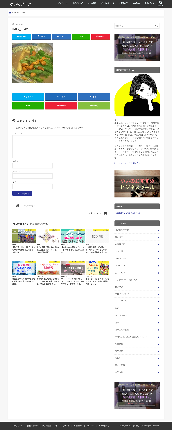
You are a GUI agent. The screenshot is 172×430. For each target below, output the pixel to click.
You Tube (136, 3)
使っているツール (107, 3)
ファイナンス (121, 265)
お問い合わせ (150, 3)
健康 (117, 322)
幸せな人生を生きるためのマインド (131, 337)
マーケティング (122, 301)
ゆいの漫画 (92, 3)
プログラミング (122, 294)
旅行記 (118, 358)
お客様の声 (123, 3)
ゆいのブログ (21, 4)
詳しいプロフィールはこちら (127, 163)
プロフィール (63, 3)
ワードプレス (121, 315)
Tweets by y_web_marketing (127, 213)
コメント (17, 134)
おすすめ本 (120, 272)
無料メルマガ (78, 3)
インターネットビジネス (126, 280)
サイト (15, 182)
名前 (15, 161)
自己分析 (119, 372)
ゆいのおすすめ (122, 230)
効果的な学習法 (122, 330)
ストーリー (120, 251)
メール (16, 172)
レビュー (119, 308)
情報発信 (119, 344)
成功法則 (119, 351)
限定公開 (119, 237)
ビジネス (119, 287)
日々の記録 (120, 365)
